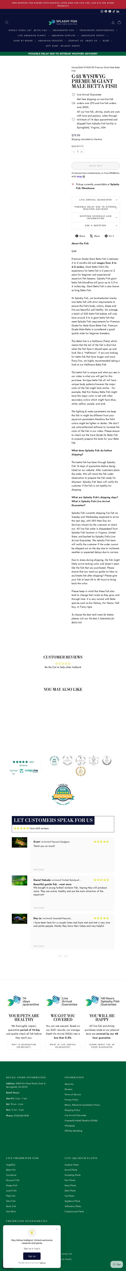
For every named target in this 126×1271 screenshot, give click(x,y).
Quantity (78, 146)
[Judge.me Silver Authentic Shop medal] (67, 760)
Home (74, 67)
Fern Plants (70, 1180)
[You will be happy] (102, 1001)
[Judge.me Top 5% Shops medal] (107, 760)
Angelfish (10, 1164)
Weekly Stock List (20, 30)
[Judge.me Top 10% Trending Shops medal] (81, 771)
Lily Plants (69, 1195)
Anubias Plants (72, 1164)
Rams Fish (11, 1206)
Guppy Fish (11, 1185)
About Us (92, 40)
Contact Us (76, 40)
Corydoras (11, 1175)
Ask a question (95, 225)
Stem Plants (70, 1190)
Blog (106, 40)
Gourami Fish (12, 1180)
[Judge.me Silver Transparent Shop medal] (81, 760)
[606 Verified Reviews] (63, 807)
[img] (21, 828)
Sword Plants (71, 1169)
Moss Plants (70, 1185)
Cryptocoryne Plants (74, 1211)
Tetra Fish (10, 1201)
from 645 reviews (39, 828)
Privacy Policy (71, 1099)
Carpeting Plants (73, 1175)
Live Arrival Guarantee (95, 199)
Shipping (76, 139)
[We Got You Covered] (63, 1001)
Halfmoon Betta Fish (95, 364)
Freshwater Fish (64, 30)
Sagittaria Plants (72, 1201)
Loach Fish (11, 1190)
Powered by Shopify (63, 1259)
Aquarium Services (51, 40)
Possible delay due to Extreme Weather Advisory (96, 208)
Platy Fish (10, 1195)
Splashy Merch (70, 46)
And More (11, 1211)
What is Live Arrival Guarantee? (63, 1045)
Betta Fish (41, 30)
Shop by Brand (24, 40)
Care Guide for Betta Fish (104, 435)
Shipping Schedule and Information (96, 217)
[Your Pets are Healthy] (24, 1001)
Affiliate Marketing (73, 1130)
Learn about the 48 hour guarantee (102, 1045)
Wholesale (70, 1125)
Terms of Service (73, 1094)
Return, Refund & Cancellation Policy (82, 1104)
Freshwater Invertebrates (97, 30)
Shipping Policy (72, 1110)
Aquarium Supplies (64, 35)
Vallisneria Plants (73, 1206)
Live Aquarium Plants (32, 35)
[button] (60, 957)
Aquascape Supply (93, 35)
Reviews (69, 1089)
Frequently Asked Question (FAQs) (81, 1120)
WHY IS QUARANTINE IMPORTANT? (24, 1045)
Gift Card (52, 46)
